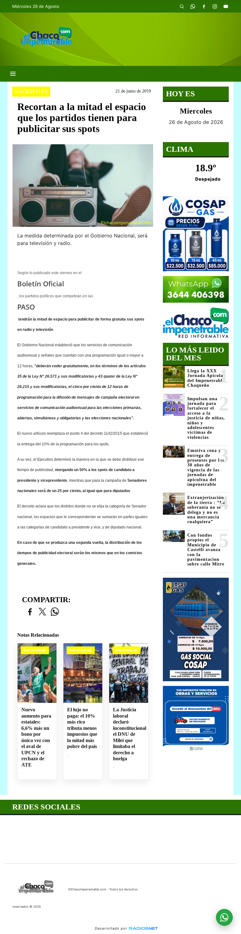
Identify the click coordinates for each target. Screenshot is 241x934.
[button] (181, 6)
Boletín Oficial (40, 283)
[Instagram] (214, 6)
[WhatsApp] (192, 6)
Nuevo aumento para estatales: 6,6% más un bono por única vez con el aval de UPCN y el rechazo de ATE (36, 737)
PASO (26, 306)
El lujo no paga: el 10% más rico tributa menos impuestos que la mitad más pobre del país (82, 728)
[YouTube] (225, 6)
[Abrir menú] (13, 73)
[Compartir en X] (42, 612)
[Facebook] (203, 6)
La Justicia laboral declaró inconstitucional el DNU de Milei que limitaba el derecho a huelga (128, 734)
